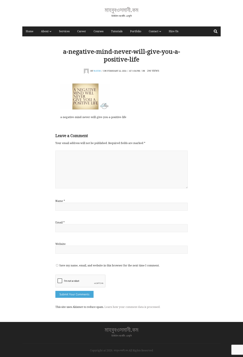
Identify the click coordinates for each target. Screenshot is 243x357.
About (45, 31)
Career (81, 31)
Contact (153, 31)
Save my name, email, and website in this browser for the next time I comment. (109, 265)
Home (29, 31)
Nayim (97, 70)
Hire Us (173, 31)
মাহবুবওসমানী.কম (121, 9)
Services (64, 31)
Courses (98, 31)
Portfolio (135, 31)
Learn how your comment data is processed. (132, 307)
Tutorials (116, 31)
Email (60, 222)
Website (60, 244)
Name (60, 201)
